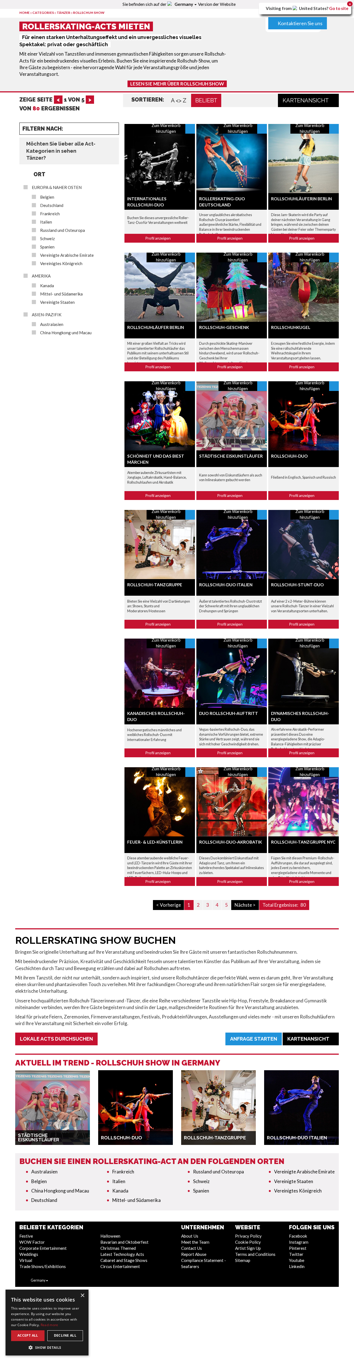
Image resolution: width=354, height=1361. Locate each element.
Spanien (47, 247)
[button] (47, 1347)
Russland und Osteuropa (62, 230)
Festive (26, 1235)
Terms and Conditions (255, 1254)
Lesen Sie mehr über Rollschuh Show (177, 84)
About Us (189, 1235)
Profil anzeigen (158, 238)
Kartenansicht (306, 100)
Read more (49, 1325)
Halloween (110, 1235)
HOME (24, 13)
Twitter (296, 1254)
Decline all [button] (65, 1335)
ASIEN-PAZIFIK (46, 314)
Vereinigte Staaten (57, 302)
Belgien (47, 197)
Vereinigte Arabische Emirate (67, 255)
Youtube (296, 1260)
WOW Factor (32, 1242)
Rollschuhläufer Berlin (155, 327)
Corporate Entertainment (43, 1248)
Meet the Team (195, 1242)
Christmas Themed (118, 1248)
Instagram (298, 1242)
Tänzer (63, 13)
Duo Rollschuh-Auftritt (228, 713)
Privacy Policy (248, 1235)
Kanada (47, 285)
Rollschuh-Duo (289, 455)
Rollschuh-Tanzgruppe (154, 584)
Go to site (338, 8)
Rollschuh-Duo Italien (226, 584)
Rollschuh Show (89, 13)
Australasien (51, 324)
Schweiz (47, 238)
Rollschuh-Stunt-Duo (297, 584)
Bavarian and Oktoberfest (124, 1242)
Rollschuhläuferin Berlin (301, 198)
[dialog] (47, 1322)
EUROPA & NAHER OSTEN (57, 187)
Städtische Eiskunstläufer (231, 455)
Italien (46, 222)
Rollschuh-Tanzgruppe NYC (303, 841)
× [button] (82, 1295)
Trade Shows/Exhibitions (42, 1266)
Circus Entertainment (120, 1266)
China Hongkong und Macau (66, 332)
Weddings (28, 1254)
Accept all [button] (27, 1335)
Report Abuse (193, 1254)
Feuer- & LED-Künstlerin (155, 841)
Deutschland (51, 205)
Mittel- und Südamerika (61, 294)
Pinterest (297, 1248)
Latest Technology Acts (122, 1254)
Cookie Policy (248, 1242)
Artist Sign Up (248, 1248)
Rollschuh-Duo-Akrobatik (230, 841)
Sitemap (242, 1260)
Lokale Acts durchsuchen (56, 1039)
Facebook (298, 1235)
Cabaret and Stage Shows (123, 1260)
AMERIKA (41, 276)
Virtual (25, 1260)
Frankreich (50, 213)
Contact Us (191, 1248)
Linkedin (296, 1266)
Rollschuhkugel (290, 327)
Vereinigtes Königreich (61, 263)
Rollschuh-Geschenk (224, 327)
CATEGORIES (43, 13)
